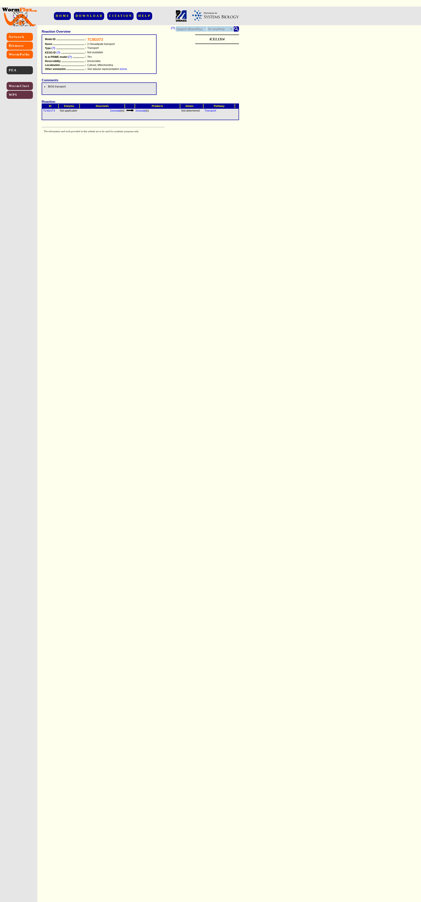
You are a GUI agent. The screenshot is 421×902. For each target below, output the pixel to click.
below (123, 69)
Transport (210, 110)
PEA (13, 70)
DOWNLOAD (89, 16)
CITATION (120, 16)
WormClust (19, 86)
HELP (144, 16)
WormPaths (19, 54)
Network (16, 37)
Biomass (16, 45)
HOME (63, 16)
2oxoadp (115, 110)
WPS (13, 94)
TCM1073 (49, 110)
